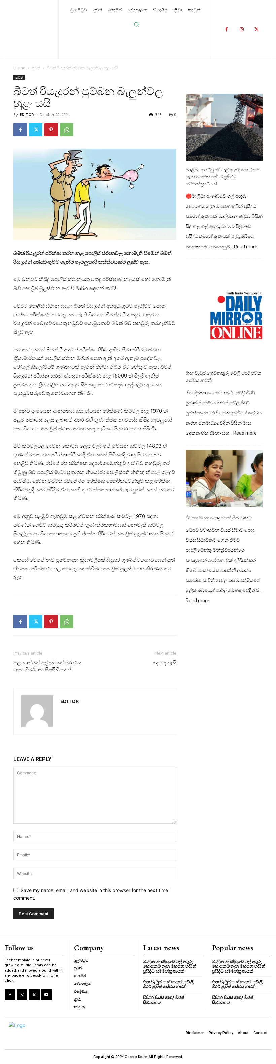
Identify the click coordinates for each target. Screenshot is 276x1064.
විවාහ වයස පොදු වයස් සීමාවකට (219, 517)
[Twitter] (257, 29)
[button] (136, 24)
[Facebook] (226, 29)
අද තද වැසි (164, 663)
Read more (245, 246)
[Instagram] (241, 29)
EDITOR (27, 114)
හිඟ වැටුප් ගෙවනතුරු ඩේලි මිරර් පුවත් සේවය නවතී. (223, 376)
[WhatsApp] (66, 129)
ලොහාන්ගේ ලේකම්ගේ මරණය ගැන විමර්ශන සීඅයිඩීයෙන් (47, 666)
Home (19, 68)
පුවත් (36, 68)
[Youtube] (46, 994)
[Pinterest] (51, 129)
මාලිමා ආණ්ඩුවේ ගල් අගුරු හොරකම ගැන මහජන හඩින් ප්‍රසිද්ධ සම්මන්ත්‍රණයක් (223, 176)
